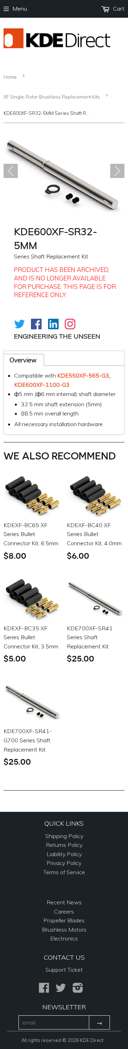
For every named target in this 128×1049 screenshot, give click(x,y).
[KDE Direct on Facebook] (44, 989)
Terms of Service (64, 872)
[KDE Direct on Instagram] (78, 989)
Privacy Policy (64, 862)
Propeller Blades (64, 920)
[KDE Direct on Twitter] (60, 989)
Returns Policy (64, 844)
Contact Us (64, 957)
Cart (118, 8)
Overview (23, 360)
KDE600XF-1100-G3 (42, 384)
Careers (64, 911)
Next (117, 171)
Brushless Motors (64, 929)
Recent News (64, 902)
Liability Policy (64, 854)
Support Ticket (64, 969)
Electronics (64, 938)
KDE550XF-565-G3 (83, 375)
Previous (11, 171)
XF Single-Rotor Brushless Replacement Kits (52, 97)
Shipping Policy (64, 835)
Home (10, 77)
